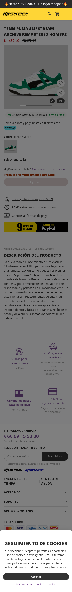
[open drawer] (65, 14)
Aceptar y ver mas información (36, 584)
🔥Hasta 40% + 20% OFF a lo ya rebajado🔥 (36, 4)
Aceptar (36, 576)
